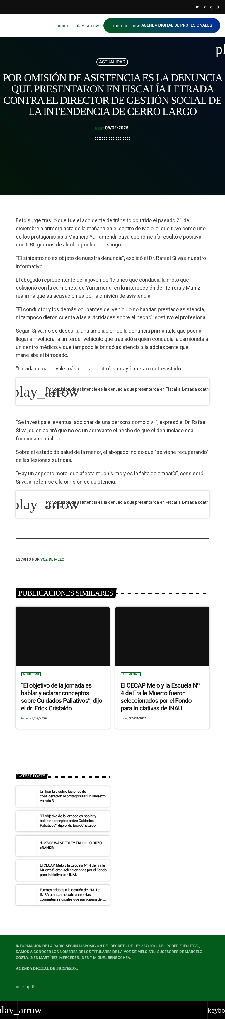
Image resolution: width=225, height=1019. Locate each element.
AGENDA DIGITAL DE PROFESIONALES (162, 25)
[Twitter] (205, 7)
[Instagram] (211, 7)
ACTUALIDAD (112, 61)
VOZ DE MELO (52, 559)
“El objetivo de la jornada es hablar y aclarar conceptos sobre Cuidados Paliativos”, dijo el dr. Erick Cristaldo (61, 697)
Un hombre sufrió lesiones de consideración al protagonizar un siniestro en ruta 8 (73, 796)
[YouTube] (198, 7)
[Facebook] (218, 7)
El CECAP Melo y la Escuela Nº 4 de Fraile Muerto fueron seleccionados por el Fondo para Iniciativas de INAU (160, 697)
